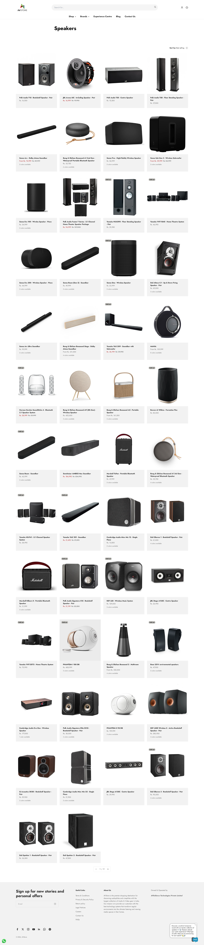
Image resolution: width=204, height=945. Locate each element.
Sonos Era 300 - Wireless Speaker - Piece (35, 283)
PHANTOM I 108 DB (71, 664)
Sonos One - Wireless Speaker (119, 283)
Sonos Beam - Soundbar (28, 473)
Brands (83, 16)
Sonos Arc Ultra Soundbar (29, 346)
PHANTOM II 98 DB (115, 728)
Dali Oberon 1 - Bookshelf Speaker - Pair (166, 537)
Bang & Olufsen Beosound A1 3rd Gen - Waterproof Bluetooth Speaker (166, 474)
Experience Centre (103, 16)
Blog (118, 16)
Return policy (80, 903)
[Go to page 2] (107, 869)
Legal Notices (80, 907)
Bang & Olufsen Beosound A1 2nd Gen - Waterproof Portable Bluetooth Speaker (79, 159)
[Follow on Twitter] (22, 929)
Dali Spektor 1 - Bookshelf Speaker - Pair (35, 855)
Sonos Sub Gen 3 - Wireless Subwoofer (165, 158)
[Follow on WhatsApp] (44, 929)
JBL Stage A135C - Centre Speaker (120, 791)
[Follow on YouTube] (33, 929)
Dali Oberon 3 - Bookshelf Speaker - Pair (166, 791)
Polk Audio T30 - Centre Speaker (120, 97)
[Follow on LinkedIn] (39, 929)
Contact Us (130, 16)
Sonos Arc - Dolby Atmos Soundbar (33, 158)
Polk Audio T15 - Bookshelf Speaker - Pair (35, 97)
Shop (71, 16)
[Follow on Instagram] (28, 929)
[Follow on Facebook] (17, 929)
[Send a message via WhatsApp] (4, 941)
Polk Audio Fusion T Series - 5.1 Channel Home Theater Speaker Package (79, 222)
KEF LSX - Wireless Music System (120, 601)
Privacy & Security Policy (85, 899)
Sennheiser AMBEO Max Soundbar (77, 473)
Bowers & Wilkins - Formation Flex (163, 410)
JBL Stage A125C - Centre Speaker (164, 601)
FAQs (78, 919)
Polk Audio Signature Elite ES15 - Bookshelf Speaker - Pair (76, 729)
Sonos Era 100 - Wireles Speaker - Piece (35, 221)
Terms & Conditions (82, 895)
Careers (78, 911)
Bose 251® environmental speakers (164, 664)
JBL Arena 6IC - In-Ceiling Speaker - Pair (79, 97)
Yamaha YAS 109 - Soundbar (74, 537)
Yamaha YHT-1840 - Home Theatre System (167, 221)
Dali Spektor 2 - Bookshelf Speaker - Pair (79, 855)
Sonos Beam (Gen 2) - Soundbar (76, 283)
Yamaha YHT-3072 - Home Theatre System (36, 664)
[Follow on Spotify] (49, 929)
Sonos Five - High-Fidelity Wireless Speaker (124, 158)
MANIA (153, 346)
